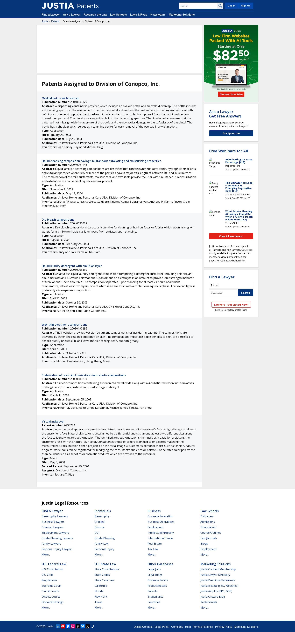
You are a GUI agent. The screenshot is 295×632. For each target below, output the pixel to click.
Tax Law (153, 549)
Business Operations (161, 522)
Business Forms (158, 580)
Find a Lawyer (51, 14)
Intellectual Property (161, 533)
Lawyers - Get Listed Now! (231, 304)
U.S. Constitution (52, 569)
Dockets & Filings (53, 602)
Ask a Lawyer (71, 14)
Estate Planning (105, 538)
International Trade (160, 538)
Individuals (103, 511)
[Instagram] (73, 626)
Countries (154, 602)
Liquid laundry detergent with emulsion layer (72, 266)
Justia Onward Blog (212, 596)
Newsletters (158, 14)
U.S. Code (47, 575)
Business (154, 511)
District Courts (51, 596)
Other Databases (160, 564)
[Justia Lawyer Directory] (92, 626)
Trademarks (155, 596)
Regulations (49, 580)
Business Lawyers (53, 522)
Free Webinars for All (228, 151)
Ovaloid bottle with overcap (60, 98)
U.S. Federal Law (54, 564)
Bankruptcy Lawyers (55, 516)
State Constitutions (107, 569)
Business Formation (160, 516)
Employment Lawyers (55, 533)
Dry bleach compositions (58, 219)
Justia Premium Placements (217, 580)
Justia (45, 21)
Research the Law (95, 14)
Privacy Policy (223, 626)
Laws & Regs (138, 14)
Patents (55, 21)
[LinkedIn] (58, 626)
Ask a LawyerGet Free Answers (225, 114)
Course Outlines (210, 533)
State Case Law (104, 580)
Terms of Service (203, 626)
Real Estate (155, 543)
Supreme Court (51, 586)
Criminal (100, 522)
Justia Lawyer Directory (215, 575)
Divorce (99, 527)
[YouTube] (63, 626)
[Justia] (58, 6)
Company (177, 626)
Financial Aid (208, 527)
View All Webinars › (231, 236)
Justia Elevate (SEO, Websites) (219, 586)
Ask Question (231, 133)
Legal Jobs (154, 569)
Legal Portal (161, 626)
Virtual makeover (53, 421)
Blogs (204, 543)
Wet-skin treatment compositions (64, 324)
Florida (99, 591)
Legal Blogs (155, 575)
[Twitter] (88, 626)
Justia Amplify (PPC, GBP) (216, 591)
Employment (156, 527)
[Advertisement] (119, 49)
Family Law (101, 543)
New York (101, 596)
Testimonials (208, 602)
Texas (98, 602)
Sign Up (245, 5)
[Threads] (78, 626)
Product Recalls (157, 586)
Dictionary (207, 516)
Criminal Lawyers (53, 527)
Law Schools (118, 14)
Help (188, 626)
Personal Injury (104, 549)
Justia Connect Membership (218, 569)
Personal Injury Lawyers (57, 549)
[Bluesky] (83, 626)
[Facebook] (68, 626)
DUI (97, 533)
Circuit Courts (50, 591)
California (101, 586)
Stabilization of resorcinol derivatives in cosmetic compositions (84, 375)
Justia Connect (143, 626)
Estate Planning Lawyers (57, 538)
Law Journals (208, 538)
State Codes (102, 575)
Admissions (207, 522)
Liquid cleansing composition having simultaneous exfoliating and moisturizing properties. (102, 161)
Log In (231, 5)
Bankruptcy (102, 516)
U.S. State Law (105, 564)
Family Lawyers (51, 543)
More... (46, 554)
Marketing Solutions (182, 14)
